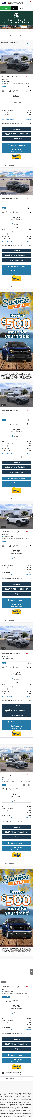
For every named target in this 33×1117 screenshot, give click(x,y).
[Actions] (29, 76)
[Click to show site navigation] (30, 8)
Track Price (17, 103)
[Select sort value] (30, 42)
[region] (16, 116)
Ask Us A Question (16, 139)
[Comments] (27, 91)
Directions (14, 8)
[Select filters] (27, 42)
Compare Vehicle (9, 165)
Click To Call (17, 129)
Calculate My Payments (17, 145)
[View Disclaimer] (17, 90)
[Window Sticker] (30, 91)
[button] (5, 8)
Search (26, 35)
